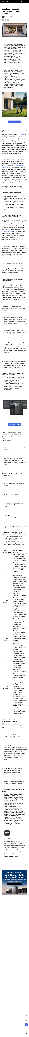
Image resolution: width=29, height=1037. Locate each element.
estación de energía (21, 323)
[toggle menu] (25, 1)
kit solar (22, 134)
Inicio (3, 4)
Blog (6, 4)
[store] (22, 1)
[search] (18, 1)
